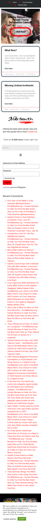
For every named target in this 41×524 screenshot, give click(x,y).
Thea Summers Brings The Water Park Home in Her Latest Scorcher (22, 485)
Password (7, 171)
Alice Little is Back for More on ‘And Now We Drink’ (23, 318)
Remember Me (9, 178)
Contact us (32, 132)
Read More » (9, 68)
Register (22, 187)
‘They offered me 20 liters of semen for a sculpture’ (23, 335)
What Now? (11, 50)
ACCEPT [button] (22, 519)
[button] (20, 155)
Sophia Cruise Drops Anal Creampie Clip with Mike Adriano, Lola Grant (22, 277)
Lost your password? (10, 187)
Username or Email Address (14, 163)
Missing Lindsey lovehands (19, 85)
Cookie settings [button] (9, 519)
